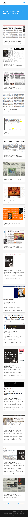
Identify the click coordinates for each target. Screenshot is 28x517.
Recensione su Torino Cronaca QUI (12, 223)
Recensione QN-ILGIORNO (10, 110)
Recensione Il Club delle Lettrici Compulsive (11, 365)
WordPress (14, 515)
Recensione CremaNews (10, 269)
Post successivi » (21, 503)
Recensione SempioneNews (11, 398)
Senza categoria (19, 42)
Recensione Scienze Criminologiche (12, 430)
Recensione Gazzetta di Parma (11, 201)
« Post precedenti (6, 503)
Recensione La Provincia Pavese (12, 178)
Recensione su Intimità (9, 87)
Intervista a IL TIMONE (9, 302)
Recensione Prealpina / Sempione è (12, 246)
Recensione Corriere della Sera (11, 155)
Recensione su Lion (9, 64)
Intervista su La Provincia (10, 494)
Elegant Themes (14, 513)
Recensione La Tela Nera (10, 462)
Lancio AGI (6, 132)
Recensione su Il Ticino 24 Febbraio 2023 (14, 41)
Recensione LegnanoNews (10, 331)
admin (6, 42)
